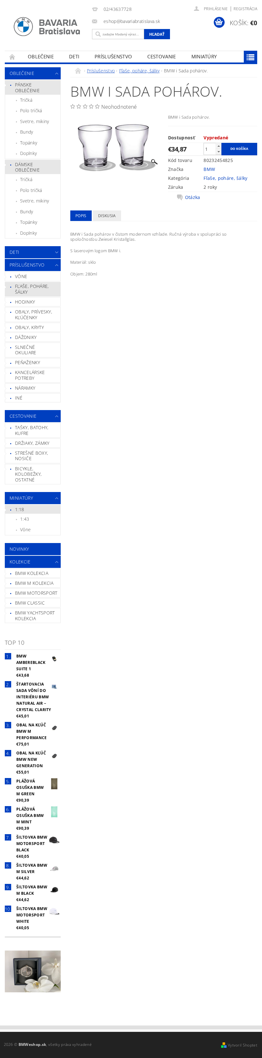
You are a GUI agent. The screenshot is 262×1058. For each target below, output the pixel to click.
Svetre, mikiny (34, 121)
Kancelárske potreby (30, 375)
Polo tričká (31, 110)
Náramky (25, 388)
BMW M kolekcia (34, 583)
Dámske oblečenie (27, 167)
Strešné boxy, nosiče (31, 456)
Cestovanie (161, 56)
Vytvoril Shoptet (242, 1045)
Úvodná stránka (12, 56)
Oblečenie (41, 56)
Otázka (192, 197)
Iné (18, 398)
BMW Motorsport (36, 593)
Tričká (26, 100)
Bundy (26, 132)
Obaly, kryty (29, 327)
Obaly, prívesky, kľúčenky (33, 314)
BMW (209, 169)
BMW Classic (30, 603)
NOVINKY (19, 549)
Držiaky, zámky (32, 443)
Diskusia (107, 215)
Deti (74, 56)
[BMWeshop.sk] (47, 26)
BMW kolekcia (31, 573)
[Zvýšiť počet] (218, 146)
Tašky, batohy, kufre (31, 430)
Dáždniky (26, 337)
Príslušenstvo (113, 56)
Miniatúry (204, 56)
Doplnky (28, 153)
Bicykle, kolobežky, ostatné (28, 474)
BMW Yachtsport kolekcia (35, 615)
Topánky (28, 143)
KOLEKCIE (20, 562)
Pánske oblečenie (27, 87)
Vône (21, 276)
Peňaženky (27, 362)
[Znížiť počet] (218, 152)
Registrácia (245, 8)
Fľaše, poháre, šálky (32, 289)
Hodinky (25, 302)
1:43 (24, 519)
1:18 (19, 509)
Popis (81, 215)
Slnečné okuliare (25, 350)
